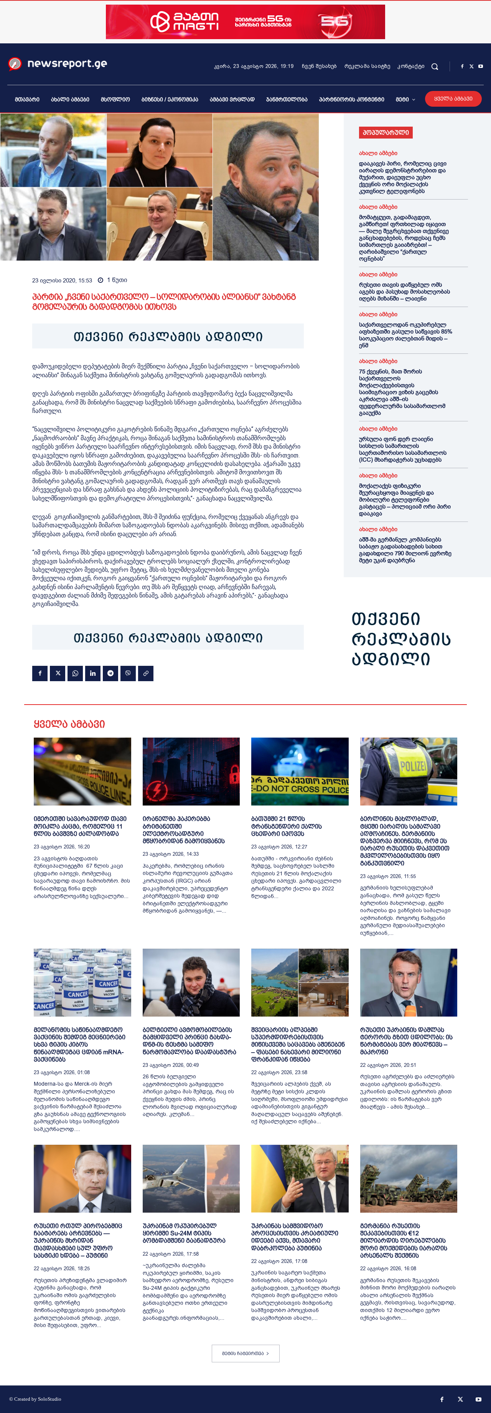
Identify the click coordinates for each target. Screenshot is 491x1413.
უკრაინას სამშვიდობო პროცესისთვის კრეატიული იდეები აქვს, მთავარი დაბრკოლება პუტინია (294, 1237)
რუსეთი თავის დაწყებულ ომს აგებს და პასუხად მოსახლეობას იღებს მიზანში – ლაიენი (404, 291)
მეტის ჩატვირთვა (243, 1353)
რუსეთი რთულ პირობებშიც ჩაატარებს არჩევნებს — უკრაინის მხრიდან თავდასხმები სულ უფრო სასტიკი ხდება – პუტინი (78, 1241)
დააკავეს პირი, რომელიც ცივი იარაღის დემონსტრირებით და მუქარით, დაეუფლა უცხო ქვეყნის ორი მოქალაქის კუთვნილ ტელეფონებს (403, 177)
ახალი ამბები (378, 153)
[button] (434, 66)
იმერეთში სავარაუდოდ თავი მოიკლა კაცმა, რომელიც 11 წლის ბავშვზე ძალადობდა (80, 826)
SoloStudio (49, 1399)
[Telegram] (110, 673)
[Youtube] (480, 66)
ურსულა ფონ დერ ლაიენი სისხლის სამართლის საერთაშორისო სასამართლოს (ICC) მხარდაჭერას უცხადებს (403, 449)
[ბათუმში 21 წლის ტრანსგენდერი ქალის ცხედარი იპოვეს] (300, 772)
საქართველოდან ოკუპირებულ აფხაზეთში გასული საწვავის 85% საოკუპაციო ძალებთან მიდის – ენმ (405, 335)
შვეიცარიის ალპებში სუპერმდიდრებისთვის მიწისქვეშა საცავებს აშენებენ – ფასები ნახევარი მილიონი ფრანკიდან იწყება (298, 1045)
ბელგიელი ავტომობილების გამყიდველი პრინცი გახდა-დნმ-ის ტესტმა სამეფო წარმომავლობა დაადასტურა (189, 1041)
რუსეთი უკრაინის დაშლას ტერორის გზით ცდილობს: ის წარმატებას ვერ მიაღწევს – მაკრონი (406, 1041)
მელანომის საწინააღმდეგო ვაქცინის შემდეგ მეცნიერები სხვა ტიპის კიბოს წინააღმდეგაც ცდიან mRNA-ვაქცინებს (79, 1045)
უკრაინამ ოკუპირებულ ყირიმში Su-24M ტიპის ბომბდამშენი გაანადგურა (184, 1233)
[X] (471, 66)
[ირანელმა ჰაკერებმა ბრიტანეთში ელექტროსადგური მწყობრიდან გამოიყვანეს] (191, 772)
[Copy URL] (145, 673)
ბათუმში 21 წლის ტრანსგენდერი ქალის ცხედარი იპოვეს (286, 826)
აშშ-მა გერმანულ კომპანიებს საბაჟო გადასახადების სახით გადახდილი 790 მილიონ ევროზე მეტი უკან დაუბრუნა (405, 550)
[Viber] (128, 673)
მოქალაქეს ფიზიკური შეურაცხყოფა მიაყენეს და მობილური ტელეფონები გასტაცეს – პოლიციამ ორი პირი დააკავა (405, 499)
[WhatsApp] (75, 673)
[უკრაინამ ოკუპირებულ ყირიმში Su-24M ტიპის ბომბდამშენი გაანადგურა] (191, 1179)
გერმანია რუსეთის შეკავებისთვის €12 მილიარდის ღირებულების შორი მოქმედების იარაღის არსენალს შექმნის (403, 1241)
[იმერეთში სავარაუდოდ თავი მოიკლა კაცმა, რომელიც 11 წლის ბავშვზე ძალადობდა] (82, 772)
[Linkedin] (93, 673)
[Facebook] (462, 66)
